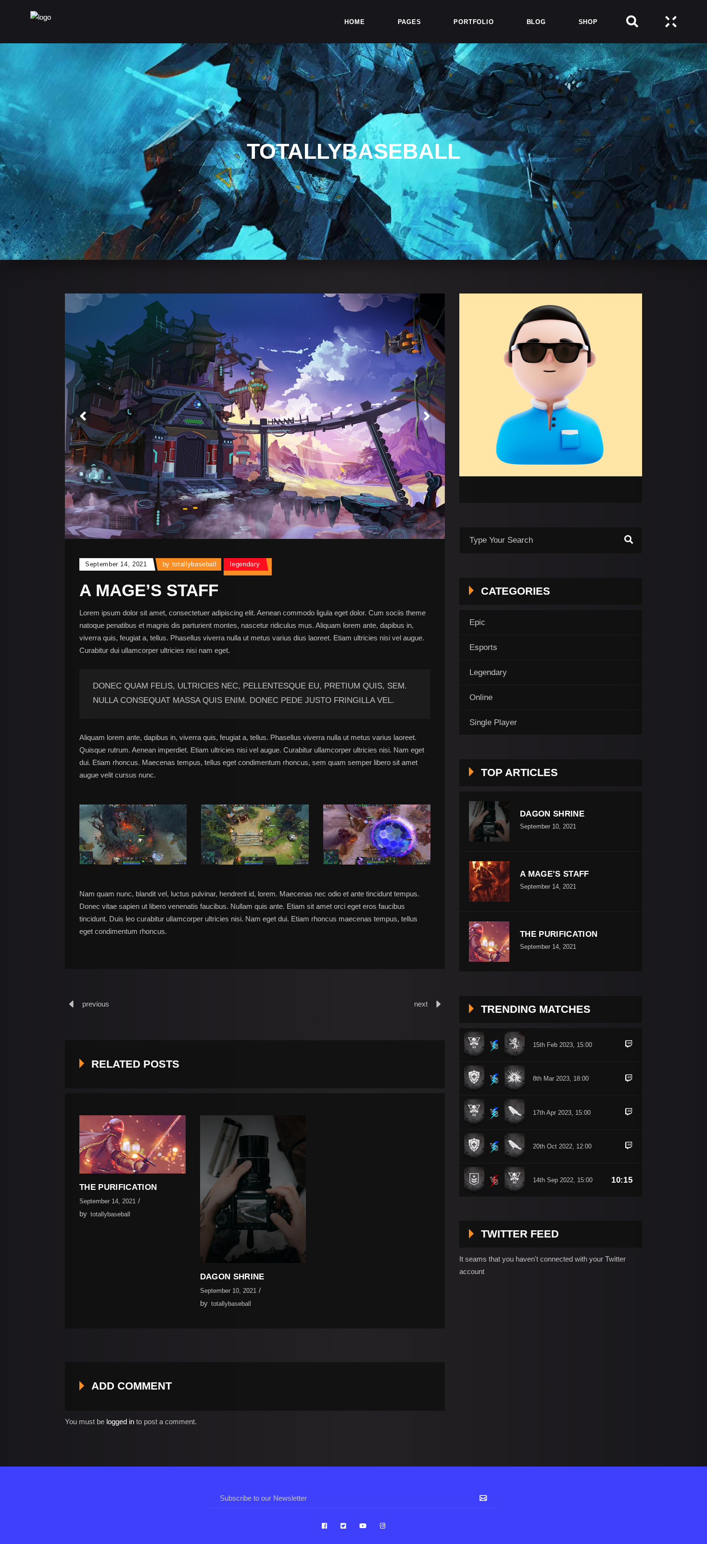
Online (480, 697)
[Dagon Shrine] (253, 1189)
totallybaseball (194, 564)
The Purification (118, 1187)
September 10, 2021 (228, 1290)
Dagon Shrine (232, 1276)
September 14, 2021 (116, 564)
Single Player (493, 722)
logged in (120, 1421)
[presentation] (83, 416)
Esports (483, 647)
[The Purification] (132, 1144)
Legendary (245, 564)
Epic (477, 622)
